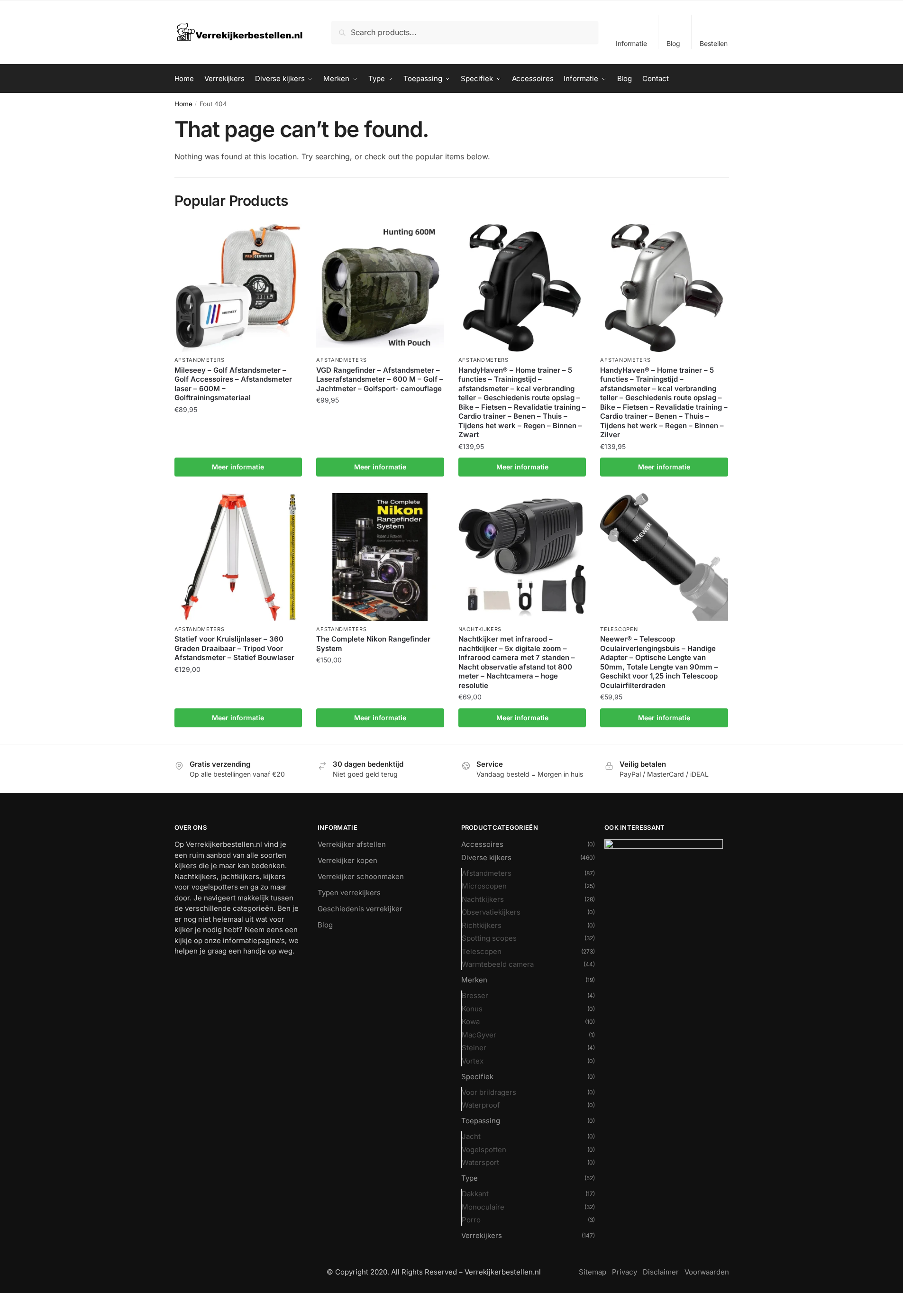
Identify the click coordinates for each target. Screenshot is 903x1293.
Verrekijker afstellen (352, 844)
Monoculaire (483, 1206)
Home (183, 104)
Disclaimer (661, 1271)
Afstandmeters (199, 360)
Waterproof (481, 1105)
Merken (474, 979)
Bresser (475, 995)
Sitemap (592, 1271)
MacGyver (479, 1034)
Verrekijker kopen (347, 860)
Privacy (624, 1271)
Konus (472, 1008)
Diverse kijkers (486, 857)
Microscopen (484, 885)
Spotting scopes (489, 938)
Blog (673, 43)
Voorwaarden (706, 1271)
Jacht (471, 1136)
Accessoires (482, 844)
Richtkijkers (482, 925)
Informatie (631, 43)
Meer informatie (238, 467)
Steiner (474, 1047)
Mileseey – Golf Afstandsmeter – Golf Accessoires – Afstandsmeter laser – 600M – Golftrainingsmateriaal (233, 384)
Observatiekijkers (491, 912)
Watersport (480, 1162)
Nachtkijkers (480, 629)
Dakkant (475, 1193)
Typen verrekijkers (349, 892)
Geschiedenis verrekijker (360, 908)
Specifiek (477, 1076)
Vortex (472, 1060)
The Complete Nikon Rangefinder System (373, 643)
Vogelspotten (484, 1149)
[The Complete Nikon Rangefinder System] (380, 557)
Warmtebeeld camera (498, 964)
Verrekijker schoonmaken (361, 876)
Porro (471, 1219)
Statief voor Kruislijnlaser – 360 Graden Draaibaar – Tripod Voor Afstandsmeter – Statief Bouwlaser (234, 648)
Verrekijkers (481, 1235)
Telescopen (619, 629)
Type (469, 1178)
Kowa (471, 1021)
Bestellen (714, 43)
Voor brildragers (489, 1092)
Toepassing (480, 1120)
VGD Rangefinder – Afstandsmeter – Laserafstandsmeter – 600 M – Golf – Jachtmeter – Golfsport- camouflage (379, 379)
